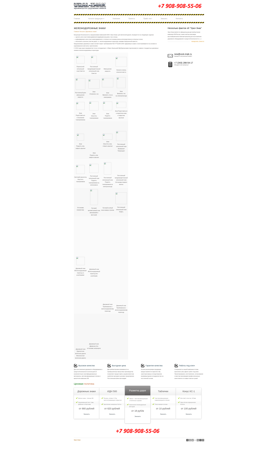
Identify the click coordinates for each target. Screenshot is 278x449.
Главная (77, 18)
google (200, 440)
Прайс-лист (147, 18)
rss (190, 440)
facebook (187, 440)
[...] (200, 39)
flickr (195, 440)
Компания (116, 18)
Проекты (131, 18)
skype (198, 440)
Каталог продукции (96, 18)
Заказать (164, 18)
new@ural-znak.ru (197, 41)
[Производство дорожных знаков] (90, 10)
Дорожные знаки (91, 31)
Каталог (82, 31)
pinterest (203, 440)
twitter (192, 440)
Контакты (179, 18)
